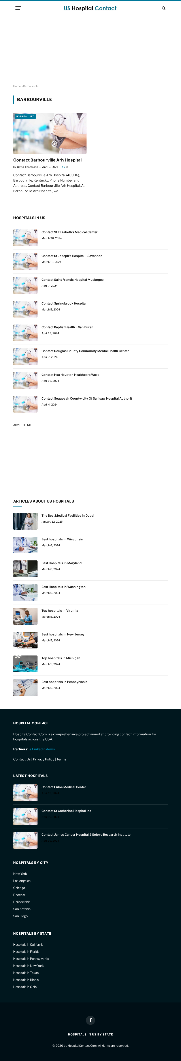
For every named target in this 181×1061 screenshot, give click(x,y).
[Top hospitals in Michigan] (25, 663)
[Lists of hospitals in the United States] (90, 8)
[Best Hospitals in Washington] (25, 592)
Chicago (19, 888)
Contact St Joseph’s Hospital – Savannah (71, 256)
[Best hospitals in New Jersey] (25, 640)
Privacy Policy (43, 759)
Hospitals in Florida (26, 951)
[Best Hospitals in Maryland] (25, 568)
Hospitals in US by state (90, 1034)
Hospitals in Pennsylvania (31, 958)
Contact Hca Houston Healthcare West (70, 374)
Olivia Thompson (27, 167)
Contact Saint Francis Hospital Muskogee (72, 279)
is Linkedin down (42, 749)
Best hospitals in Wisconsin (62, 539)
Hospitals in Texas (26, 973)
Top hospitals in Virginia (59, 610)
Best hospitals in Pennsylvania (64, 682)
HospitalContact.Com (82, 1045)
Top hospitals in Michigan (60, 658)
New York (20, 874)
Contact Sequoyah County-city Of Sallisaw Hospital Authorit (86, 398)
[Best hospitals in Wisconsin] (25, 545)
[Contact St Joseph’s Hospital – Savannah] (25, 261)
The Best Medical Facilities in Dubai (67, 515)
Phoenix (19, 895)
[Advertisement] (90, 49)
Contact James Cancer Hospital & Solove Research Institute (85, 834)
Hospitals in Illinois (26, 980)
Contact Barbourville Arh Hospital (47, 160)
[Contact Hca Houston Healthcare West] (25, 380)
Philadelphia (21, 902)
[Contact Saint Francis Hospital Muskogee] (25, 285)
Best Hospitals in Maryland (61, 563)
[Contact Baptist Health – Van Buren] (25, 333)
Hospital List (25, 116)
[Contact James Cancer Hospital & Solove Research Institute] (25, 840)
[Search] (163, 8)
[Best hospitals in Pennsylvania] (25, 687)
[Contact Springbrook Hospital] (25, 309)
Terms (61, 759)
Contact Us (22, 759)
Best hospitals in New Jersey (63, 634)
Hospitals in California (28, 944)
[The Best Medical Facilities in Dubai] (25, 521)
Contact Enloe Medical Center (63, 787)
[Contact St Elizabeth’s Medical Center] (25, 237)
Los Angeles (21, 881)
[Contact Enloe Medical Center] (25, 792)
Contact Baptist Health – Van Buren (67, 327)
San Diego (20, 916)
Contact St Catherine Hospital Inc (66, 811)
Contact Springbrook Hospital (64, 303)
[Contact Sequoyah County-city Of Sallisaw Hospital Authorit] (25, 404)
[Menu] (18, 8)
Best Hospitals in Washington (63, 587)
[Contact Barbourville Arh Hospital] (50, 133)
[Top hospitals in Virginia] (25, 616)
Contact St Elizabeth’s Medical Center (69, 232)
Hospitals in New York (28, 965)
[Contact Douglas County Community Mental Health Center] (25, 356)
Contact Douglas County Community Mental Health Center (85, 351)
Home (17, 86)
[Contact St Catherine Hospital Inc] (25, 816)
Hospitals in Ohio (25, 987)
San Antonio (21, 909)
